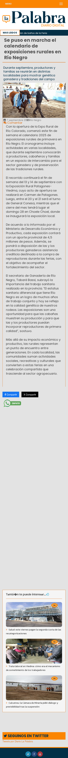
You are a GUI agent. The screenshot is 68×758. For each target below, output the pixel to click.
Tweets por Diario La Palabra (17, 741)
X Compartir (30, 394)
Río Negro (35, 120)
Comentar (14, 123)
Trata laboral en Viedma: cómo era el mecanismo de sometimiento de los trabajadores (33, 668)
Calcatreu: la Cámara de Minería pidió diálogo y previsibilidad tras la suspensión (32, 704)
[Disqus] (34, 452)
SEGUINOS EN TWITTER (28, 735)
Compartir (11, 394)
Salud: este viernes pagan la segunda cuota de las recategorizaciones (33, 631)
